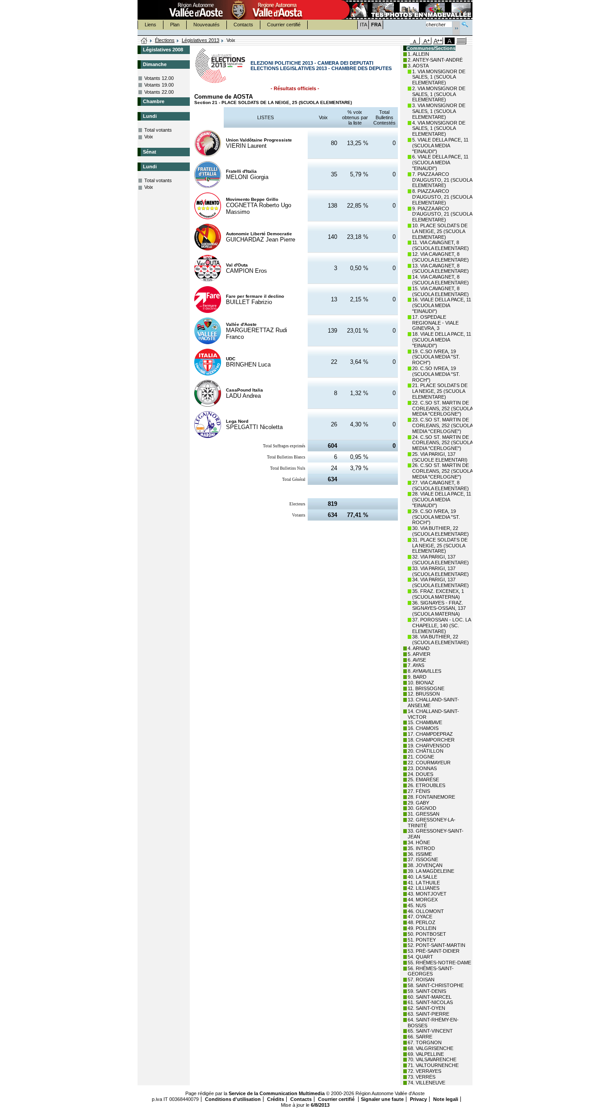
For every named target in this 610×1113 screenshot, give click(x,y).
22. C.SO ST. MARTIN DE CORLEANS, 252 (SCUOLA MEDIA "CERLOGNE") (442, 408)
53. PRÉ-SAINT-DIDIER (434, 951)
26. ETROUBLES (426, 785)
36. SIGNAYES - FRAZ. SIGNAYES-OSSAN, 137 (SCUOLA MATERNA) (439, 608)
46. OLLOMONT (426, 911)
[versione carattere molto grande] (438, 41)
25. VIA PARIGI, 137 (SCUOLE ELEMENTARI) (440, 457)
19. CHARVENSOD (429, 745)
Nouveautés (206, 24)
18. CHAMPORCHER (431, 739)
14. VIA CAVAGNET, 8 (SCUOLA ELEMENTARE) (440, 279)
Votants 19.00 (159, 85)
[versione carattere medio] (415, 41)
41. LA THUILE (424, 882)
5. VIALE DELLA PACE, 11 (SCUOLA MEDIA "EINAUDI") (440, 145)
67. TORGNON (425, 1042)
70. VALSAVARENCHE (432, 1059)
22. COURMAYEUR (429, 762)
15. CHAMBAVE (425, 722)
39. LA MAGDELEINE (431, 871)
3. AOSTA (418, 65)
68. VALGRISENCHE (430, 1048)
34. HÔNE (419, 842)
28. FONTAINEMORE (431, 797)
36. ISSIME (420, 854)
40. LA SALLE (422, 877)
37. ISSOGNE (423, 859)
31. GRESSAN (423, 814)
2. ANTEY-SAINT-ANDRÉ (435, 60)
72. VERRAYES (424, 1071)
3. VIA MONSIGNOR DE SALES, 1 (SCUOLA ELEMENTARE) (438, 111)
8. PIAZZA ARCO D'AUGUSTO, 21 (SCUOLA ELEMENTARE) (442, 196)
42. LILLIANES (423, 888)
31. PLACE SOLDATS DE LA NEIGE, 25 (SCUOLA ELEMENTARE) (440, 545)
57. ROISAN (421, 979)
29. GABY (418, 802)
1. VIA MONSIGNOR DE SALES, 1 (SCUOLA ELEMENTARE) (438, 77)
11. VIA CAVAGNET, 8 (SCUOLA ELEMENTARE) (440, 245)
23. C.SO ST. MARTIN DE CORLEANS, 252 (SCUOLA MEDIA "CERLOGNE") (442, 425)
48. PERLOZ (421, 922)
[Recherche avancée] (465, 23)
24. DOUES (420, 774)
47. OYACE (420, 916)
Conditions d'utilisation (233, 1099)
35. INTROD (421, 848)
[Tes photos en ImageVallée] (405, 10)
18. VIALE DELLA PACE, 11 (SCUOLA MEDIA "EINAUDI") (441, 339)
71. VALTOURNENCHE (433, 1065)
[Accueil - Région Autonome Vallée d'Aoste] (238, 10)
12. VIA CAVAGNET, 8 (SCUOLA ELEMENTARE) (440, 257)
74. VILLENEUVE (426, 1082)
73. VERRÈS (421, 1077)
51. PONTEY (422, 939)
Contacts (243, 24)
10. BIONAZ (421, 682)
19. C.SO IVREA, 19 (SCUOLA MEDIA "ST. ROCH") (436, 357)
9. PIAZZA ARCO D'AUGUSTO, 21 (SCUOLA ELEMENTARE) (442, 214)
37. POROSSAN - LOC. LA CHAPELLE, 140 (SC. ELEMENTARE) (441, 625)
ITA (363, 24)
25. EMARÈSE (423, 779)
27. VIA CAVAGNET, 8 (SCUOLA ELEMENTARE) (440, 485)
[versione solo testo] (461, 41)
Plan (175, 24)
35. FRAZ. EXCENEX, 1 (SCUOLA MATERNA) (438, 594)
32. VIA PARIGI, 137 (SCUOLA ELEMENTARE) (440, 559)
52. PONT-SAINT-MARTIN (436, 945)
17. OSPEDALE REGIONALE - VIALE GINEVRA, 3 (435, 322)
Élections (165, 40)
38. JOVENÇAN (425, 865)
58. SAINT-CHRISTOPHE (436, 985)
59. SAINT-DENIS (427, 991)
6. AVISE (417, 660)
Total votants (158, 130)
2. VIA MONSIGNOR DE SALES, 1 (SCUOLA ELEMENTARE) (438, 94)
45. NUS (417, 905)
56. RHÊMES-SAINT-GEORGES (431, 971)
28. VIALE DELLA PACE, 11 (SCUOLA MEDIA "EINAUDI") (441, 499)
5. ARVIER (419, 654)
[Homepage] (144, 41)
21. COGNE (421, 756)
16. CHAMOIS (423, 728)
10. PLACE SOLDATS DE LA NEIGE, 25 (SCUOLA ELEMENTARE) (440, 231)
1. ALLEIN (418, 54)
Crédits (275, 1099)
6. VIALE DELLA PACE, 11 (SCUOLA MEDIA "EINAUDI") (440, 162)
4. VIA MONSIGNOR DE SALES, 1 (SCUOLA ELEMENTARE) (438, 128)
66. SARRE (420, 1036)
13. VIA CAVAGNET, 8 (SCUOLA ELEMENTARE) (440, 268)
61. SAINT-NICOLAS (430, 1002)
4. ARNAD (419, 648)
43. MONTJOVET (427, 893)
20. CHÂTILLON (425, 751)
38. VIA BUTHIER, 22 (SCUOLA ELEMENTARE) (440, 639)
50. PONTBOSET (427, 934)
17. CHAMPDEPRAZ (430, 734)
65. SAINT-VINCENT (430, 1031)
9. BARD (417, 676)
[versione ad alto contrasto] (450, 41)
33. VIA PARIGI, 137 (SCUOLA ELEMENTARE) (440, 571)
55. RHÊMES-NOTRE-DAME (439, 962)
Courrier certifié (284, 24)
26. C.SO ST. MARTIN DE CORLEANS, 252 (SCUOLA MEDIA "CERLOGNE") (442, 471)
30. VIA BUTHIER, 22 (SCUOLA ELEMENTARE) (440, 531)
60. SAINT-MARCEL (429, 997)
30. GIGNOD (422, 808)
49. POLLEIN (422, 928)
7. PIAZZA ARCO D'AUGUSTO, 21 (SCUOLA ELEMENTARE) (442, 179)
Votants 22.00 (159, 92)
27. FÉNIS (419, 791)
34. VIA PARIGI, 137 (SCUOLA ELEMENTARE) (440, 582)
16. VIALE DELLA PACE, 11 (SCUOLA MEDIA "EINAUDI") (441, 305)
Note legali (445, 1099)
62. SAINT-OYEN (426, 1008)
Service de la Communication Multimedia (277, 1093)
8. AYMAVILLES (424, 671)
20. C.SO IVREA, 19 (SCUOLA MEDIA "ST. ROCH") (436, 374)
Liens (150, 24)
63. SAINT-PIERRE (428, 1014)
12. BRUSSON (424, 693)
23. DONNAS (422, 768)
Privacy (418, 1099)
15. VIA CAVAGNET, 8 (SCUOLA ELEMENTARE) (440, 291)
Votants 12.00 (159, 78)
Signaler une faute (382, 1099)
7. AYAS (416, 665)
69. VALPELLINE (426, 1054)
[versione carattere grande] (426, 41)
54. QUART (420, 956)
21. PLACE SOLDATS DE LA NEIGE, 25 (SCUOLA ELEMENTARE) (440, 391)
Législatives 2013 (200, 40)
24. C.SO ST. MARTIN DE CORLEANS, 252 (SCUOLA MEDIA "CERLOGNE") (442, 442)
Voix (148, 136)
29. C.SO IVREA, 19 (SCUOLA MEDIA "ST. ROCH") (436, 517)
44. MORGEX (423, 899)
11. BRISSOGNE (426, 688)
